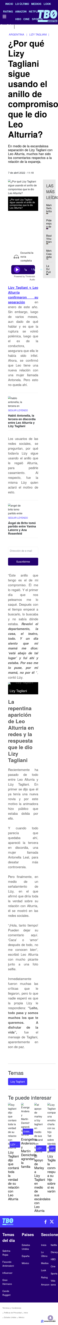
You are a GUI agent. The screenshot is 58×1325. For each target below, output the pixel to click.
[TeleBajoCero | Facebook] (2, 26)
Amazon (45, 1284)
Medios (36, 4)
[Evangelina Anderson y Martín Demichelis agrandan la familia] (25, 1120)
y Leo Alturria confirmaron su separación (23, 294)
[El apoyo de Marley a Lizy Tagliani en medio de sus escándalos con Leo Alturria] (38, 1128)
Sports (54, 1273)
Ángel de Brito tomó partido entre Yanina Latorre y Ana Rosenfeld (22, 528)
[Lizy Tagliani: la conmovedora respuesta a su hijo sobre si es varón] (51, 1128)
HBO (53, 1259)
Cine (53, 1266)
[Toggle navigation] (4, 17)
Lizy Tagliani (17, 1081)
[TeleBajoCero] (14, 1221)
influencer (7, 1272)
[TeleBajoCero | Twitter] (9, 26)
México (21, 1317)
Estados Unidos (10, 1317)
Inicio (9, 4)
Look (47, 4)
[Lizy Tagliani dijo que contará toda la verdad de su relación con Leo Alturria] (12, 1126)
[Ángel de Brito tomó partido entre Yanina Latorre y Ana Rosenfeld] (16, 510)
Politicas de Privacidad (13, 1312)
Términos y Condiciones (11, 1308)
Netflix (54, 1245)
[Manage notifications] (50, 1317)
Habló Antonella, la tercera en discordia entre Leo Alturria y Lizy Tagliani (22, 420)
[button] (23, 562)
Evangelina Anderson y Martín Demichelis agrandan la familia (29, 1153)
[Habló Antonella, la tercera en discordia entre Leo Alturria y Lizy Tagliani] (16, 402)
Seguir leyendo (18, 410)
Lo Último (22, 4)
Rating (44, 1277)
